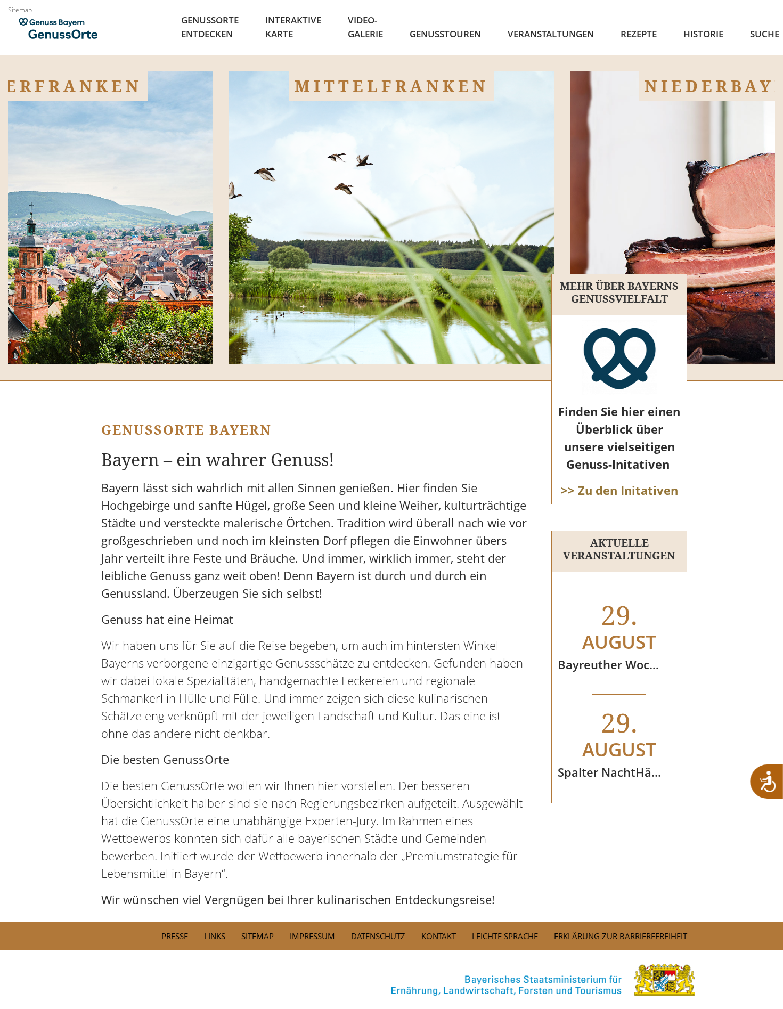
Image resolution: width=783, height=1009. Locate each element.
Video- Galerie (365, 27)
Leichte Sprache (505, 936)
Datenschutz (378, 936)
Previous (16, 337)
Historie (703, 34)
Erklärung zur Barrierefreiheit (620, 936)
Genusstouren (445, 34)
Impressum (312, 936)
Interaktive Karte (293, 27)
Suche (764, 34)
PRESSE (174, 936)
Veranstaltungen (551, 34)
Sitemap (20, 9)
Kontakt (438, 936)
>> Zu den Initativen (619, 490)
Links (214, 936)
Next (767, 337)
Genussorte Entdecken (210, 27)
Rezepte (639, 34)
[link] (391, 979)
